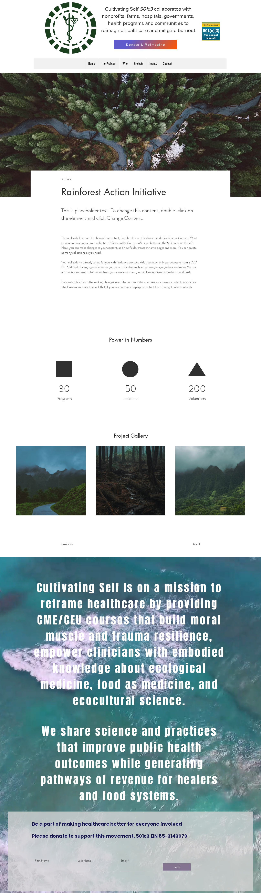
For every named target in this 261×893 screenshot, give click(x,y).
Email (124, 860)
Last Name (84, 860)
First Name (42, 860)
